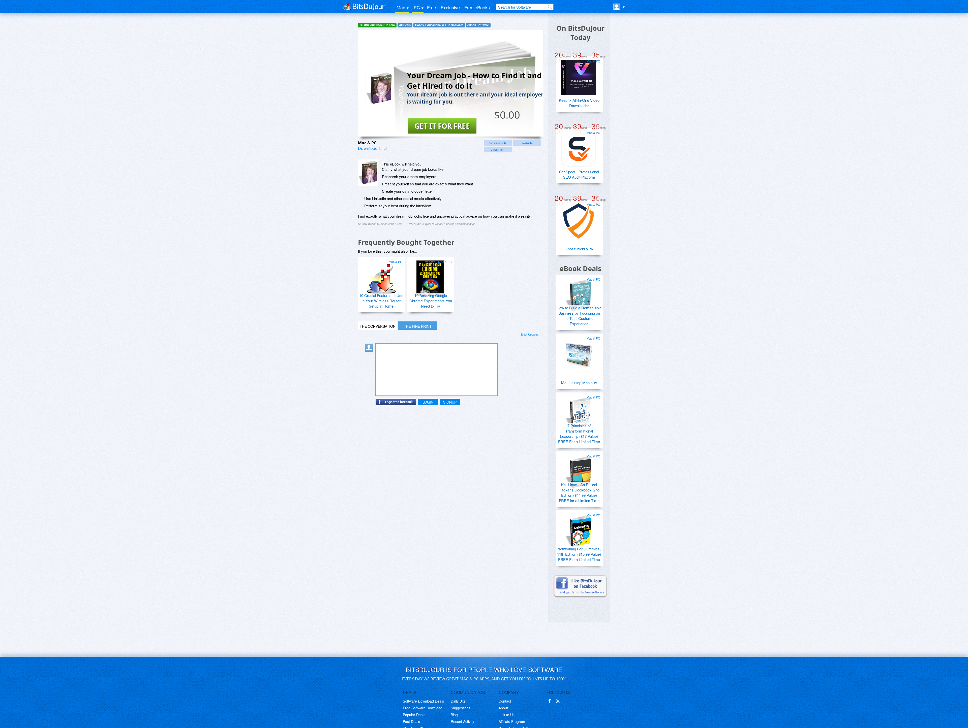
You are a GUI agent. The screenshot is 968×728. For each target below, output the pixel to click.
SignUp (450, 402)
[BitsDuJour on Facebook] (551, 701)
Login (427, 402)
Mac (401, 7)
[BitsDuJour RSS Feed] (559, 701)
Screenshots (497, 143)
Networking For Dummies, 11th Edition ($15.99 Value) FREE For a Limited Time (579, 554)
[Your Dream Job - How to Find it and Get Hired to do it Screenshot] (368, 172)
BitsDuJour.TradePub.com (377, 25)
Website (527, 143)
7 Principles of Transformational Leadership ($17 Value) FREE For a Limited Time (579, 433)
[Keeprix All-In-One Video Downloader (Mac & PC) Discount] (578, 75)
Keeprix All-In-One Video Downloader (579, 102)
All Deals (405, 25)
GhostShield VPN (579, 248)
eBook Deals (580, 268)
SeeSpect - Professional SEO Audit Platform (579, 174)
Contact (505, 701)
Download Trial (372, 148)
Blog (454, 714)
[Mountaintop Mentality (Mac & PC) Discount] (578, 352)
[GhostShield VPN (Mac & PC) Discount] (578, 218)
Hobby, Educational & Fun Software (439, 25)
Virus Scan (498, 149)
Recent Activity (462, 721)
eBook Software (478, 25)
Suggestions (460, 707)
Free (431, 7)
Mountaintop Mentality (579, 382)
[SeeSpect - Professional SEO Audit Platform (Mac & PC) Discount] (578, 147)
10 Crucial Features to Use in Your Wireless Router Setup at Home (381, 301)
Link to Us (507, 714)
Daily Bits (458, 701)
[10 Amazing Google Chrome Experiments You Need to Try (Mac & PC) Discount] (430, 276)
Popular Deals (414, 714)
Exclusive (450, 7)
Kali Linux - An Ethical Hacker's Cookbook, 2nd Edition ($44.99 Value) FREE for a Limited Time (579, 492)
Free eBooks (477, 7)
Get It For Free (442, 126)
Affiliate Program (512, 721)
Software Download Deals (423, 701)
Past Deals (411, 721)
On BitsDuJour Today (580, 32)
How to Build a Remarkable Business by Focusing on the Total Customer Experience (579, 315)
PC (417, 7)
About (503, 707)
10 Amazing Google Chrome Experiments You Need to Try (430, 301)
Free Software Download (422, 707)
